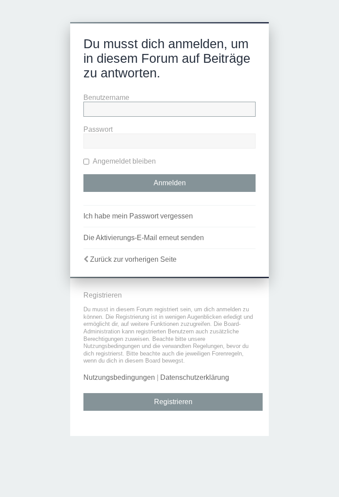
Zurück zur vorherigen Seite (133, 259)
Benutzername (106, 97)
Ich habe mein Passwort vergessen (138, 216)
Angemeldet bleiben (123, 161)
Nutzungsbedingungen (119, 377)
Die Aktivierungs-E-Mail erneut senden (143, 237)
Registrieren (173, 401)
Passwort (98, 129)
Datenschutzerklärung (194, 377)
